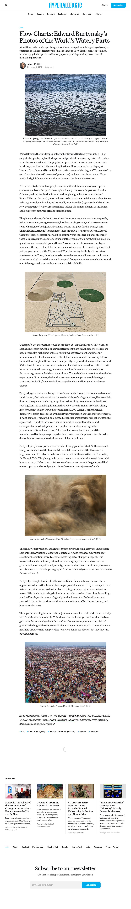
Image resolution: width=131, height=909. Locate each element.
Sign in (105, 5)
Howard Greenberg (29, 170)
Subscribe (118, 5)
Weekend (94, 731)
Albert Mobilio (34, 64)
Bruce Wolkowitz (54, 170)
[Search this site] (6, 5)
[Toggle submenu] (102, 14)
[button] (98, 14)
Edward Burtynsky (37, 731)
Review (82, 731)
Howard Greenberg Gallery (62, 731)
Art (21, 27)
